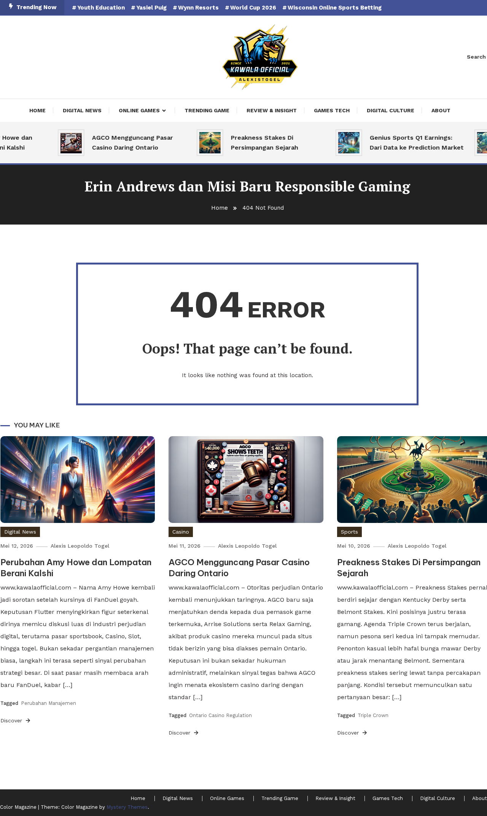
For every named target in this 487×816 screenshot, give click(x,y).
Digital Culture (390, 110)
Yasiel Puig (151, 7)
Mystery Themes (127, 807)
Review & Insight (272, 110)
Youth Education (101, 7)
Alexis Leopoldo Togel (80, 546)
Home (37, 110)
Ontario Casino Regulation (220, 715)
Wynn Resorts (198, 7)
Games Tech (332, 110)
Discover (12, 720)
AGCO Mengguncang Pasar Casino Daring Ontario (122, 142)
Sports (349, 532)
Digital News (82, 110)
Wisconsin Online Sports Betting (335, 7)
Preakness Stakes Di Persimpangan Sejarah (254, 142)
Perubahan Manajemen (48, 703)
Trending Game (207, 110)
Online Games (139, 110)
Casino (180, 532)
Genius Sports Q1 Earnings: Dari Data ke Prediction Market (407, 142)
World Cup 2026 (253, 7)
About (440, 110)
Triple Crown (373, 715)
